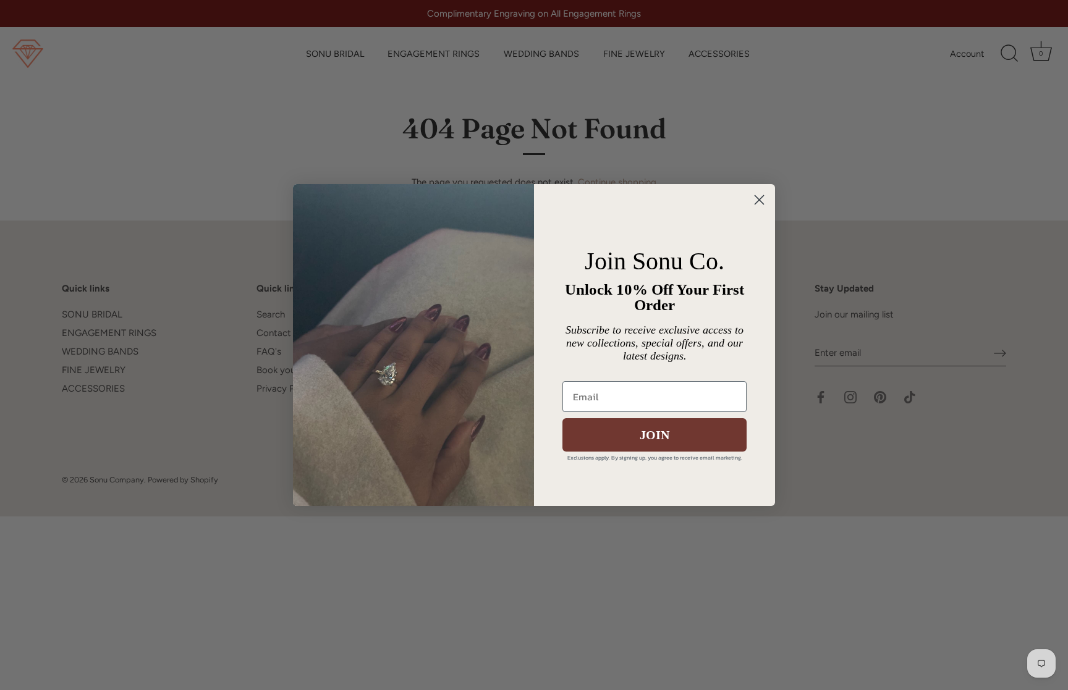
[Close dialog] (759, 200)
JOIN (654, 435)
